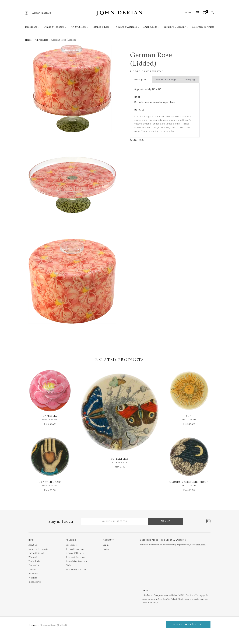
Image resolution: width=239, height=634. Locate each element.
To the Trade (34, 561)
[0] (204, 12)
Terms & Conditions (75, 549)
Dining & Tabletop (54, 27)
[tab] (141, 80)
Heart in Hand (50, 482)
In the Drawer (35, 582)
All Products (41, 40)
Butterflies (119, 459)
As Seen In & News (41, 13)
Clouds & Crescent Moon (189, 482)
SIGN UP (165, 521)
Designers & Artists (203, 27)
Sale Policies (71, 545)
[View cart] (197, 12)
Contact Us (34, 565)
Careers (32, 570)
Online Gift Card (36, 553)
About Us (33, 545)
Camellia (50, 416)
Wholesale (33, 557)
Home (28, 40)
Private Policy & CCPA (76, 570)
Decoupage (31, 27)
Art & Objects (78, 27)
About (187, 12)
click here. (200, 545)
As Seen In (33, 574)
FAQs (68, 565)
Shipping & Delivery (75, 553)
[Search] (212, 12)
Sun (189, 416)
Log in (105, 545)
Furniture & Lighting (175, 27)
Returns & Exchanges (75, 557)
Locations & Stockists (38, 549)
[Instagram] (26, 13)
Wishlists (33, 578)
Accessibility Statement (76, 561)
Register (106, 549)
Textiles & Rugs (100, 27)
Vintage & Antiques (126, 27)
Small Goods (150, 27)
